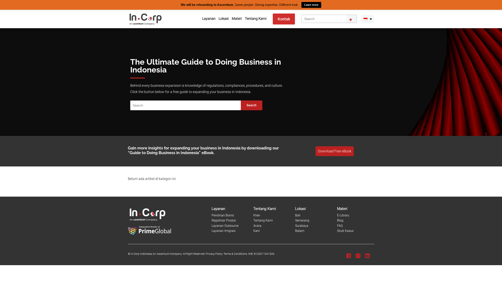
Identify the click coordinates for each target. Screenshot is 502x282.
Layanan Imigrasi (224, 231)
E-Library (343, 215)
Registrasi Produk (224, 220)
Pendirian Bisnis (223, 215)
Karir (256, 231)
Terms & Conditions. (236, 254)
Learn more (311, 4)
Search (251, 105)
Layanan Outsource (225, 225)
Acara (257, 225)
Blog (340, 220)
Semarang (302, 220)
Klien (256, 215)
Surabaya (301, 225)
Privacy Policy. (214, 254)
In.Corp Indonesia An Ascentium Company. (156, 254)
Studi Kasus (345, 231)
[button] (367, 18)
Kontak (284, 18)
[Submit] (351, 18)
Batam (299, 231)
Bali (297, 215)
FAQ (340, 225)
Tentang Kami (263, 220)
